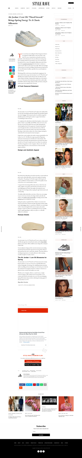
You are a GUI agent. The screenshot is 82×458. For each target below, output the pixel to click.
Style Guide (10, 414)
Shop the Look (57, 46)
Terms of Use (40, 442)
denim (24, 205)
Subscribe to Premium (32, 361)
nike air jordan (38, 370)
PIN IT (34, 97)
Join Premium (71, 2)
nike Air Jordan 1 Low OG (26, 371)
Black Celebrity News (58, 52)
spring (24, 115)
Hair (62, 413)
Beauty (26, 413)
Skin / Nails (30, 413)
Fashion (9, 413)
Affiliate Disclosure (48, 442)
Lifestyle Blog (57, 48)
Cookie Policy (56, 442)
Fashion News (57, 61)
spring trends (33, 371)
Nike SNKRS (44, 242)
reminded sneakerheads (28, 64)
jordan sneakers (32, 370)
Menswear (14, 413)
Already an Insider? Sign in (33, 364)
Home (15, 442)
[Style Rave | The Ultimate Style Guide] (41, 4)
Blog (23, 442)
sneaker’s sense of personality (30, 197)
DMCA (62, 442)
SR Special (44, 406)
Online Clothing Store (58, 63)
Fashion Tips (57, 55)
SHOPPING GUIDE (19, 413)
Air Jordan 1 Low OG (25, 370)
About (19, 442)
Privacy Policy (33, 442)
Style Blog (56, 57)
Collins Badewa (12, 59)
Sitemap (66, 442)
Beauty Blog (57, 59)
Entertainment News (58, 50)
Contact (27, 442)
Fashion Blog (57, 44)
